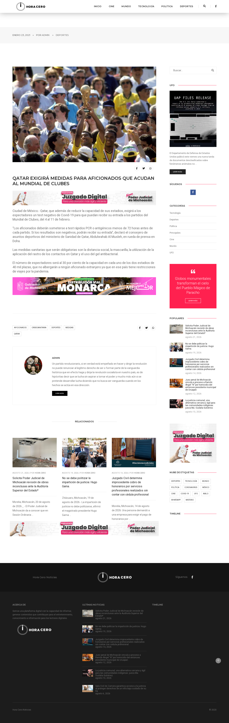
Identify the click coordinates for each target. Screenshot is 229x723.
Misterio (190, 500)
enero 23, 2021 (21, 35)
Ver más (59, 393)
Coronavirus (190, 487)
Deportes (186, 6)
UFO (172, 252)
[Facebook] (214, 6)
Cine (111, 6)
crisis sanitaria (39, 328)
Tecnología (146, 6)
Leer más (177, 172)
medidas (69, 328)
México (205, 487)
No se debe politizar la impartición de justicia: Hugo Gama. (79, 482)
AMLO (205, 494)
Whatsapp (176, 500)
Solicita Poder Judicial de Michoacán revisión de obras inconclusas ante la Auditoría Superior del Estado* (30, 484)
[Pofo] (31, 6)
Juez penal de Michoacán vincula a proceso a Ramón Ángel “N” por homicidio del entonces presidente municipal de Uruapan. (118, 657)
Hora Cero (40, 473)
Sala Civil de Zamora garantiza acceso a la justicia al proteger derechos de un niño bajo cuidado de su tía (120, 688)
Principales (175, 233)
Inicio (98, 6)
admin (45, 35)
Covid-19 (185, 494)
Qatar (17, 334)
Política (167, 6)
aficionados (20, 328)
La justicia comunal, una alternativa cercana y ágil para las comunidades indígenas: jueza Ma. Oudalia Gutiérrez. (120, 673)
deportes (56, 328)
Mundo (126, 6)
